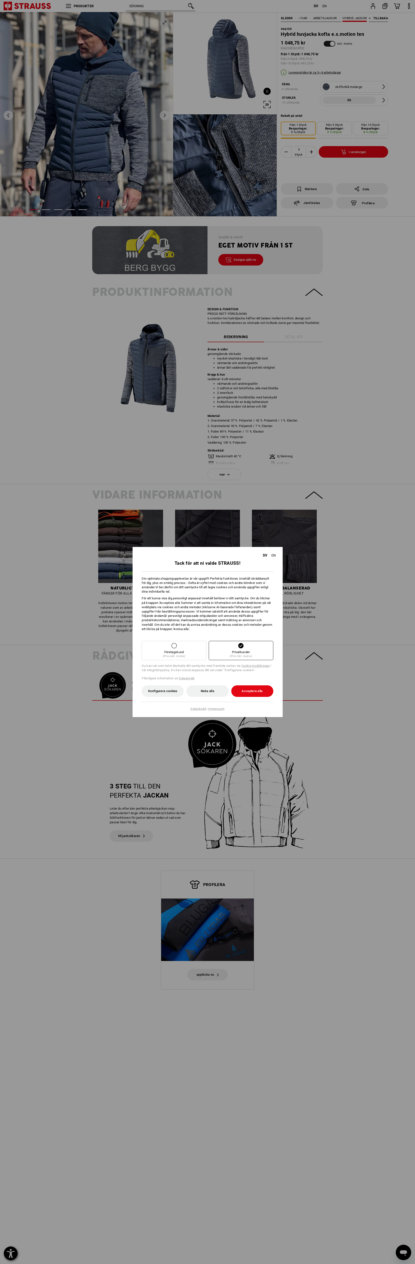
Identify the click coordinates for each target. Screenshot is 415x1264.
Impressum (216, 709)
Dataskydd (186, 678)
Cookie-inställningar (255, 666)
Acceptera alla (252, 691)
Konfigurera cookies (162, 691)
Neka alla (207, 691)
